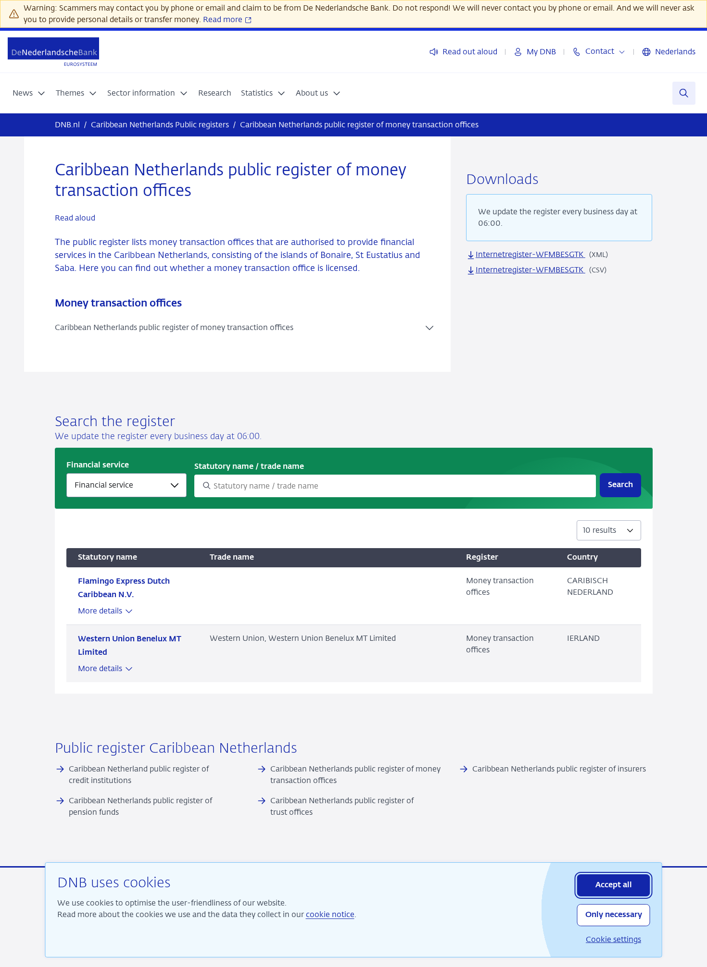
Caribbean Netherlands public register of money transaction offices (174, 327)
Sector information (141, 93)
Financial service (97, 465)
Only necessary (613, 915)
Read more (223, 19)
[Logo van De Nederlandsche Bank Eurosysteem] (53, 52)
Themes (70, 93)
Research (214, 93)
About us (312, 93)
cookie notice (330, 914)
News (23, 93)
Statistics (257, 93)
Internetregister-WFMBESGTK (530, 254)
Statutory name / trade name (249, 467)
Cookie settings (613, 939)
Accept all (613, 885)
